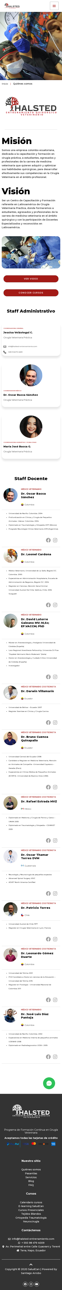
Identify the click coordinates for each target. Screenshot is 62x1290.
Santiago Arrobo (31, 1273)
